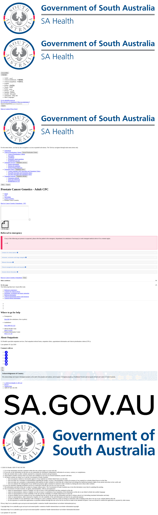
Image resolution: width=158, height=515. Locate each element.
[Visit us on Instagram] (6, 355)
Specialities (7, 197)
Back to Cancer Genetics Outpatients (11, 277)
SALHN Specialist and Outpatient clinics (20, 174)
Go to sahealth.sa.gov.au (8, 100)
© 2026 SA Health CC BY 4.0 (13, 383)
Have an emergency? (24, 102)
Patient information (13, 164)
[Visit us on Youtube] (6, 364)
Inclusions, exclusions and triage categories (13, 257)
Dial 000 (6, 319)
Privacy (6, 384)
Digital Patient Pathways (15, 167)
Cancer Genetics (9, 198)
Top (2, 370)
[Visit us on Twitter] (6, 358)
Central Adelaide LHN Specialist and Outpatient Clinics (24, 171)
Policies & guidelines (14, 166)
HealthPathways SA (14, 161)
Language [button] (4, 74)
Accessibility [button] (4, 73)
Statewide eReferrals (14, 180)
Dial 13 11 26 (8, 333)
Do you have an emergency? (9, 102)
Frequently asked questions (16, 159)
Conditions (11, 157)
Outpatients (7, 150)
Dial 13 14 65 (8, 330)
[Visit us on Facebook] (6, 352)
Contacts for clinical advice (9, 252)
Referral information (7, 262)
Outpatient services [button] (21, 162)
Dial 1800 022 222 (9, 325)
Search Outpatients (6, 104)
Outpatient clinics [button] (20, 169)
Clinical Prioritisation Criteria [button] (29, 152)
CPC (5, 195)
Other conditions (5, 280)
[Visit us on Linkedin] (6, 361)
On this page (4, 285)
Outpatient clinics (9, 169)
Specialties (11, 156)
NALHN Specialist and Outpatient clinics (20, 173)
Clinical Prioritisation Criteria (12, 152)
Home (6, 193)
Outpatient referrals (9, 176)
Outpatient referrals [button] (22, 176)
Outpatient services (9, 162)
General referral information (9, 272)
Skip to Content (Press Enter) (9, 109)
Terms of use (8, 386)
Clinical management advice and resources (13, 267)
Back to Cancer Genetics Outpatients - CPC (13, 203)
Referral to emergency (10, 290)
